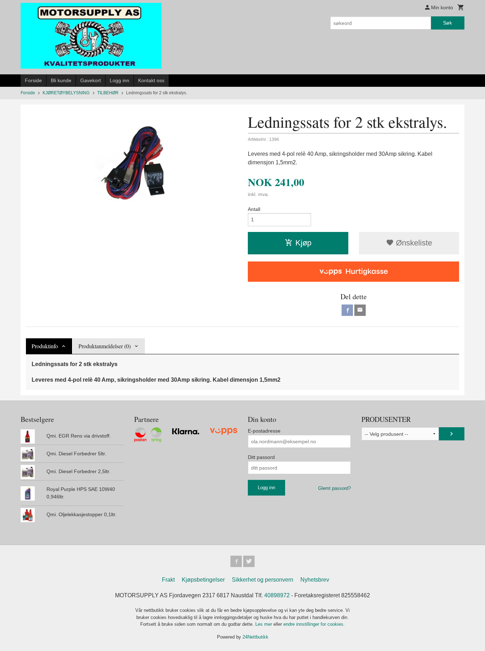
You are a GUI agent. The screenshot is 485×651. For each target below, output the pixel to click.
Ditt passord (261, 457)
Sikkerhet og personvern (262, 580)
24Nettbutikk (255, 637)
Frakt (168, 580)
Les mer (264, 624)
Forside (33, 80)
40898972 (277, 595)
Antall (254, 209)
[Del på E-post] (360, 310)
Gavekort (90, 80)
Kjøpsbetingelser (203, 580)
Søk (447, 23)
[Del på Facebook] (347, 310)
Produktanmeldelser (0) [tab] (104, 346)
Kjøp (303, 242)
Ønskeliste (413, 242)
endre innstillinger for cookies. (314, 624)
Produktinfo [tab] (45, 346)
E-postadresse (264, 431)
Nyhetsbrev (314, 580)
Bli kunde (61, 80)
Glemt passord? (334, 488)
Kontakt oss (151, 80)
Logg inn (119, 80)
